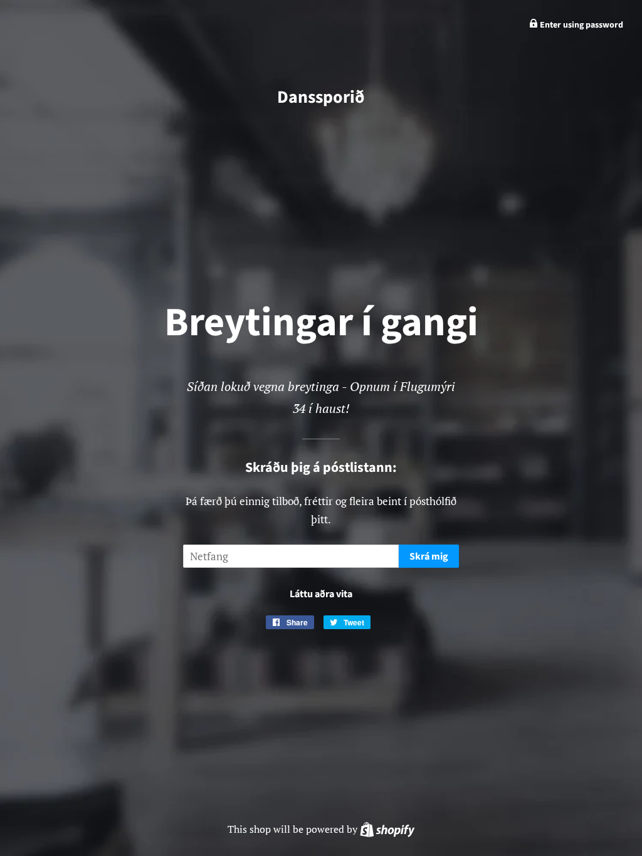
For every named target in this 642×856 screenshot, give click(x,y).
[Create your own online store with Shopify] (387, 829)
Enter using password (580, 25)
